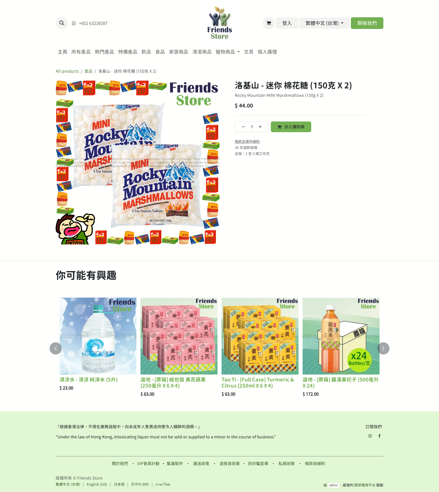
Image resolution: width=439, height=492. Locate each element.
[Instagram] (370, 436)
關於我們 (120, 464)
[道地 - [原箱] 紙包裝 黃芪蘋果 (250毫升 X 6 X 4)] (178, 336)
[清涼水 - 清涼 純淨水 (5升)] (97, 336)
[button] (62, 23)
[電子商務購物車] (269, 23)
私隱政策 (286, 464)
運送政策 (201, 464)
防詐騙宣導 (258, 464)
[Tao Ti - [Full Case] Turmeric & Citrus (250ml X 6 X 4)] (260, 336)
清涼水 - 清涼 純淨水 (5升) (88, 379)
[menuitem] (62, 52)
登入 (287, 23)
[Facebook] (379, 436)
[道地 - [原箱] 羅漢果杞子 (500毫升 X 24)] (341, 336)
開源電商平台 (364, 485)
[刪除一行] (241, 127)
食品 (88, 71)
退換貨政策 (230, 464)
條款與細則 (315, 464)
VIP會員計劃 (148, 464)
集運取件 (175, 464)
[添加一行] (262, 127)
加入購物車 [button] (294, 127)
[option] (219, 348)
